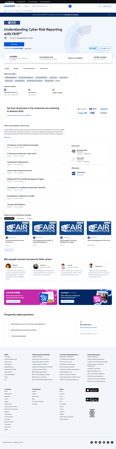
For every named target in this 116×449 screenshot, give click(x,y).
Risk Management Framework (34, 81)
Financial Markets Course (66, 372)
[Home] (4, 10)
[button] (27, 6)
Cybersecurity (8, 81)
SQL (5, 380)
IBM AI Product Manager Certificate (41, 374)
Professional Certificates (10, 406)
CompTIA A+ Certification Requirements (97, 362)
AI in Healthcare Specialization (67, 364)
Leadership (7, 396)
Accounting (7, 357)
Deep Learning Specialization (67, 367)
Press (61, 391)
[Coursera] (9, 6)
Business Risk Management (26, 77)
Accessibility (63, 404)
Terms (61, 396)
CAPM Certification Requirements (95, 359)
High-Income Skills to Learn (94, 371)
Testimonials (44, 68)
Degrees (6, 412)
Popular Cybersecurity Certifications (96, 379)
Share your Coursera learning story (96, 381)
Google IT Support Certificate (39, 364)
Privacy (61, 399)
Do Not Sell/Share (64, 419)
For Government (8, 417)
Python (6, 377)
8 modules (13, 56)
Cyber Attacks (53, 77)
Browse (11, 11)
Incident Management (10, 77)
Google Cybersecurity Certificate (40, 359)
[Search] (70, 6)
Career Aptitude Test (92, 357)
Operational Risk (49, 81)
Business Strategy (28, 11)
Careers (6, 399)
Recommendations (29, 68)
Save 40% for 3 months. (71, 15)
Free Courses (7, 427)
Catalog (6, 401)
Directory (62, 412)
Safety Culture (63, 77)
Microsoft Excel (8, 372)
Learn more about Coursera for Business (19, 115)
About (7, 68)
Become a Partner (9, 422)
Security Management (41, 77)
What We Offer (8, 394)
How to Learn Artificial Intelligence (96, 374)
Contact (62, 406)
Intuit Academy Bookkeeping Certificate (42, 380)
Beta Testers (35, 396)
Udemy (6, 429)
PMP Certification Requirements (95, 376)
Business (18, 11)
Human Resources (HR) (10, 369)
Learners (34, 391)
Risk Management (19, 81)
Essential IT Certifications (93, 368)
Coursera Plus (7, 404)
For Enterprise (8, 414)
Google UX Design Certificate (39, 369)
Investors (62, 394)
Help (61, 401)
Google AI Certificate (37, 357)
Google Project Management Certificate (42, 367)
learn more (94, 334)
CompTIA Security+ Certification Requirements (95, 365)
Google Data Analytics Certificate (40, 362)
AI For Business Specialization (67, 359)
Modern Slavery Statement (66, 417)
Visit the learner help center (88, 327)
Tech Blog (34, 404)
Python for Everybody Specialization (69, 380)
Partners (34, 394)
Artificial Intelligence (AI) (10, 359)
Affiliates (62, 414)
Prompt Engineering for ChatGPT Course (70, 377)
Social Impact (7, 424)
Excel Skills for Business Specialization (69, 369)
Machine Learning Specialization (68, 374)
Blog (33, 399)
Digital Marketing (8, 367)
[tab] (9, 218)
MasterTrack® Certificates (11, 409)
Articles (62, 409)
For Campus (7, 419)
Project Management (9, 374)
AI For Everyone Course (66, 362)
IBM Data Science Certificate (39, 377)
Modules (16, 68)
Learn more (28, 48)
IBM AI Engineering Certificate (39, 372)
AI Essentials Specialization (66, 357)
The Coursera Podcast (38, 401)
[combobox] (48, 6)
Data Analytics (8, 364)
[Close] (109, 14)
